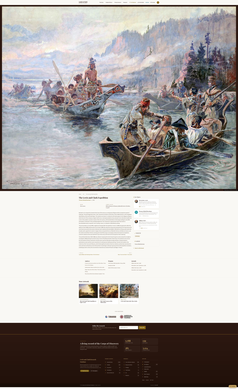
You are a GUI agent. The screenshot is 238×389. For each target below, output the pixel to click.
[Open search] (158, 2)
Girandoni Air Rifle (111, 265)
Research (125, 2)
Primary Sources (118, 2)
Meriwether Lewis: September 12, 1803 (139, 270)
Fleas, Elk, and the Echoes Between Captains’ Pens (95, 273)
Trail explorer (94, 370)
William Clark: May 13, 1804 (136, 267)
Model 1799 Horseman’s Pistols (114, 267)
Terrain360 (156, 385)
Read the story (85, 370)
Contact (153, 2)
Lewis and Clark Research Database (88, 385)
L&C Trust (151, 380)
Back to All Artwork (139, 248)
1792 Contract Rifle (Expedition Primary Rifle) (116, 263)
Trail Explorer (133, 2)
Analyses (147, 2)
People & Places (109, 2)
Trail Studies (141, 2)
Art (83, 194)
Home (80, 194)
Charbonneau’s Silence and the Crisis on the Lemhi (94, 267)
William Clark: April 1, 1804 (136, 263)
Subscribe (142, 327)
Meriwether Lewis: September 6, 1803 (139, 265)
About (143, 380)
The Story (101, 2)
